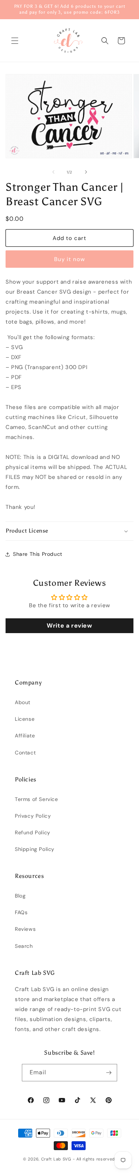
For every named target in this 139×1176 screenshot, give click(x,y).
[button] (15, 41)
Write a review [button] (69, 625)
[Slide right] (86, 172)
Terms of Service (36, 799)
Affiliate (25, 735)
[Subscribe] (108, 1072)
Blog (20, 895)
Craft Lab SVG (56, 1159)
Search (24, 946)
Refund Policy (32, 832)
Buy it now (69, 259)
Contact (25, 752)
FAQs (21, 912)
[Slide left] (53, 172)
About (22, 702)
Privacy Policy (33, 815)
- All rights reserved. (94, 1159)
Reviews (25, 929)
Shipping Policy (34, 849)
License (24, 719)
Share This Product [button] (37, 554)
